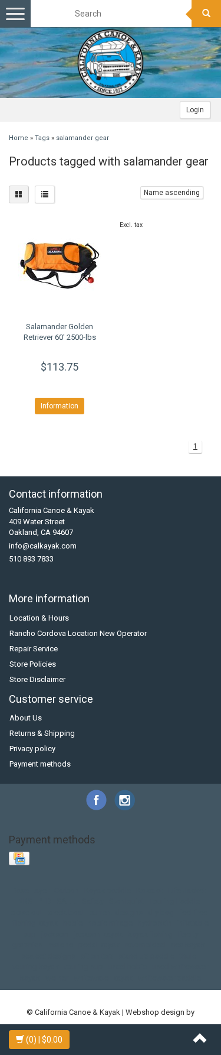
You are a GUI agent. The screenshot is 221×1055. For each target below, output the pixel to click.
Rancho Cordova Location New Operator (78, 633)
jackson (54, 934)
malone (60, 944)
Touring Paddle (174, 901)
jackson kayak (98, 934)
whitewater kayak (103, 977)
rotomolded (145, 944)
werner (56, 977)
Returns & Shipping (42, 733)
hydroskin (154, 922)
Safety (93, 901)
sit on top (97, 956)
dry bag (161, 912)
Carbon (66, 890)
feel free (193, 912)
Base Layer (30, 890)
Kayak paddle (107, 890)
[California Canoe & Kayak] (111, 62)
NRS (25, 901)
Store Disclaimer (37, 679)
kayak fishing (150, 934)
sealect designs (48, 956)
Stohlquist (126, 901)
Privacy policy (32, 748)
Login (195, 110)
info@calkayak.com (43, 545)
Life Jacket (187, 890)
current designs (116, 912)
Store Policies (32, 664)
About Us (25, 717)
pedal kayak (99, 944)
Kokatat (149, 890)
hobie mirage (110, 922)
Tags (42, 138)
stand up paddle (146, 956)
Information (59, 406)
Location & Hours (39, 617)
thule (188, 956)
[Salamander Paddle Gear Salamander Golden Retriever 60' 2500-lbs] (60, 265)
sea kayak (188, 944)
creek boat (66, 912)
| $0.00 (44, 1039)
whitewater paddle (169, 977)
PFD (44, 901)
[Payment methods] (20, 859)
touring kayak (36, 966)
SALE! (67, 901)
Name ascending (172, 193)
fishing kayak (35, 922)
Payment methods (40, 763)
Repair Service (33, 648)
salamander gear (82, 138)
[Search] (206, 13)
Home (18, 138)
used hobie (127, 966)
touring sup (83, 966)
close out (26, 912)
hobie (73, 922)
